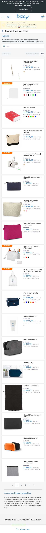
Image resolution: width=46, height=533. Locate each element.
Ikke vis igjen (23, 9)
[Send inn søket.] (4, 46)
